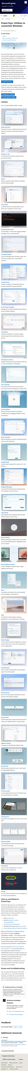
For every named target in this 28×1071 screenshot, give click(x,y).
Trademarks (4, 1069)
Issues (9, 974)
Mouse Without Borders (8, 564)
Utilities (4, 36)
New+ (2, 590)
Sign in (25, 15)
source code (22, 926)
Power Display (5, 640)
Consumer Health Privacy (7, 1067)
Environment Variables (7, 307)
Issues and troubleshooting (9, 40)
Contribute (3, 1065)
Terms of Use (19, 1067)
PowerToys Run (5, 692)
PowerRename (5, 668)
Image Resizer (5, 462)
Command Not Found (7, 229)
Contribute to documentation (12, 924)
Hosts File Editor (5, 437)
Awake (3, 179)
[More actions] (25, 19)
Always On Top (5, 154)
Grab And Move (5, 409)
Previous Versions (13, 1062)
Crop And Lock (5, 282)
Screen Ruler (4, 766)
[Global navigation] (1, 15)
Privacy (9, 1065)
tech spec (10, 918)
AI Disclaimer (4, 1062)
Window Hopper (5, 841)
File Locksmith (5, 384)
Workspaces (4, 866)
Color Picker (4, 204)
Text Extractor (5, 817)
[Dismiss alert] (26, 2)
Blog (20, 1062)
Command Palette (6, 254)
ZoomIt (3, 891)
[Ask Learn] (23, 19)
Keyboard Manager (6, 487)
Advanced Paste (5, 127)
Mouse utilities (5, 537)
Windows (8, 19)
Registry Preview (6, 743)
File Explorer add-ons (7, 360)
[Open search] (21, 15)
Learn (2, 19)
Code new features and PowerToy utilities (15, 928)
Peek (2, 615)
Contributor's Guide (7, 935)
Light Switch (4, 513)
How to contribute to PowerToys (9, 38)
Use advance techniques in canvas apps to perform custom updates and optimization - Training (13, 1042)
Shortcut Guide (5, 791)
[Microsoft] (14, 16)
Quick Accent (5, 717)
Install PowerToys (7, 82)
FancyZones (4, 332)
